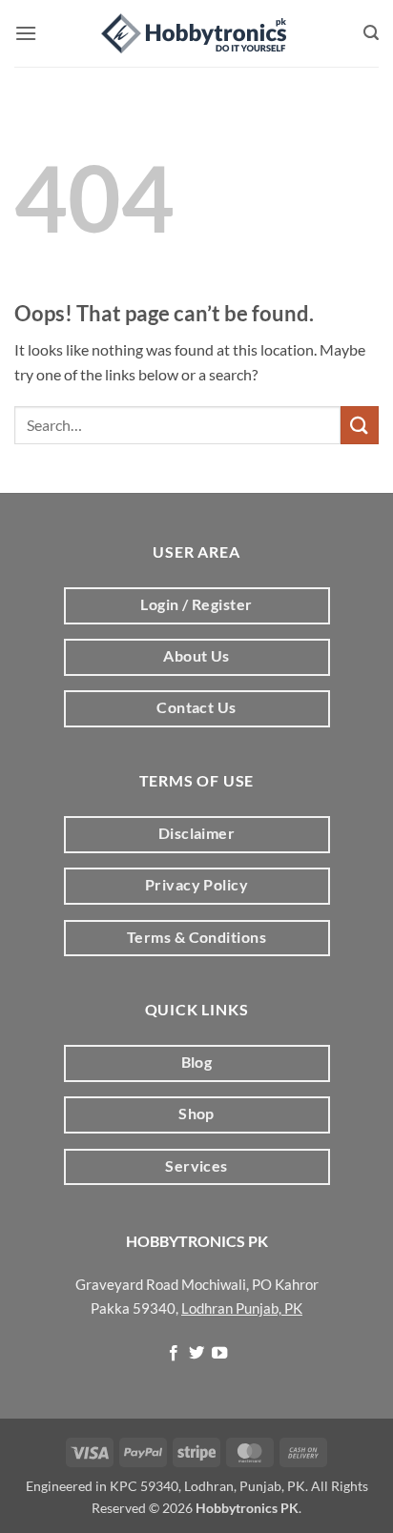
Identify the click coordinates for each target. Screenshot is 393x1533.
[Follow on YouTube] (219, 1353)
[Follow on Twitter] (196, 1353)
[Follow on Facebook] (172, 1353)
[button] (25, 33)
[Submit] (360, 424)
